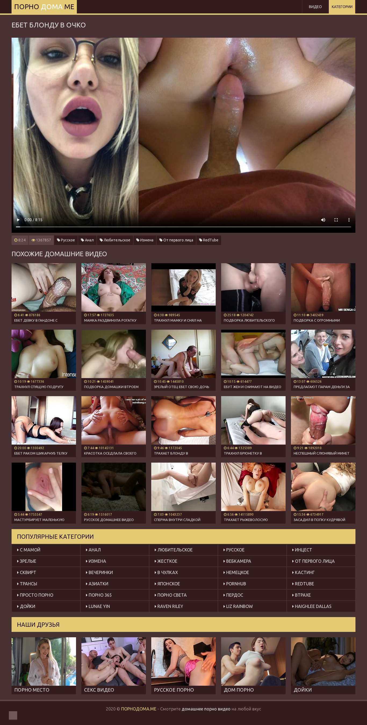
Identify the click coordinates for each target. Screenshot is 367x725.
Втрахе (302, 595)
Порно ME (44, 6)
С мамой (29, 549)
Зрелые (27, 561)
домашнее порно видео (206, 708)
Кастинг (304, 572)
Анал (89, 240)
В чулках (167, 572)
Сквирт (27, 572)
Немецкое (237, 572)
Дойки (27, 606)
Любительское (116, 240)
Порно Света (171, 595)
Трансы (28, 583)
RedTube (210, 240)
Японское (168, 583)
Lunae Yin (99, 606)
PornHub (235, 583)
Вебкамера (238, 561)
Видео (315, 7)
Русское (67, 240)
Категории (342, 7)
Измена (146, 240)
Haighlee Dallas (313, 606)
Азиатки (98, 583)
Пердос (234, 595)
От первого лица (178, 240)
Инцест (303, 549)
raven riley (169, 606)
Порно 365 (100, 595)
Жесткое (166, 561)
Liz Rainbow (239, 606)
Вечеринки (100, 572)
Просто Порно (36, 595)
